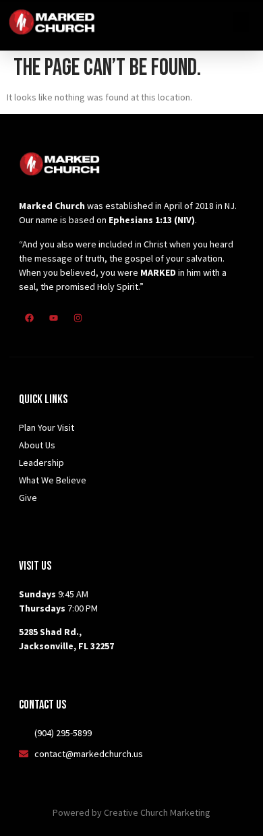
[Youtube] (53, 317)
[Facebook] (29, 317)
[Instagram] (77, 317)
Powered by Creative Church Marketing (131, 812)
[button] (241, 22)
